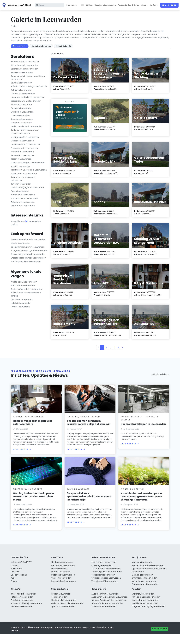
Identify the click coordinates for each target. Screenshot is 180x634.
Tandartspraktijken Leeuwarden (106, 571)
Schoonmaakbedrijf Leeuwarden (26, 603)
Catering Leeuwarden (101, 565)
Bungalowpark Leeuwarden (145, 584)
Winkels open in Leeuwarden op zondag (26, 294)
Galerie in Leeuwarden (21, 108)
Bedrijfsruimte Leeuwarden (144, 603)
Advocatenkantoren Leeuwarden (107, 603)
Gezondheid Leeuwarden (63, 574)
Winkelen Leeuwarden (142, 562)
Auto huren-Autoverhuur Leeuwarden (109, 597)
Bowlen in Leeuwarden (21, 82)
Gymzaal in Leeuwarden (22, 111)
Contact (153, 5)
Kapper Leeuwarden (61, 571)
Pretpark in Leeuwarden (22, 151)
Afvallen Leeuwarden (61, 578)
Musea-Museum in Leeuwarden (25, 144)
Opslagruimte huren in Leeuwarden (27, 247)
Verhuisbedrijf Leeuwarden (104, 581)
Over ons (15, 571)
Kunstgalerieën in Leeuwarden (25, 137)
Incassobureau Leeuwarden (145, 600)
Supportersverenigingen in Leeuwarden (23, 179)
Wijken (89, 5)
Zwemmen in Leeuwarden (23, 205)
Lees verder (21, 449)
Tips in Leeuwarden (20, 191)
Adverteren (169, 5)
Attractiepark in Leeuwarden (24, 65)
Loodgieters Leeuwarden (103, 574)
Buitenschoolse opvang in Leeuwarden (29, 86)
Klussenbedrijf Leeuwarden (23, 593)
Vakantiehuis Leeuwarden (144, 581)
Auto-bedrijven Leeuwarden (104, 593)
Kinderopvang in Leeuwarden (24, 130)
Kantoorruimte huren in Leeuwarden (28, 239)
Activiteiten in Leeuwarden (23, 285)
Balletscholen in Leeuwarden (24, 68)
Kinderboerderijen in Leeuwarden (26, 126)
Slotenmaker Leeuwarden (103, 606)
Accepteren (159, 629)
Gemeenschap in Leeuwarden (25, 61)
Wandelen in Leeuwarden (23, 194)
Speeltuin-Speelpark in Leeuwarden (28, 162)
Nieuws (144, 5)
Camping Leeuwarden (142, 574)
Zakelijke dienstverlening (28, 417)
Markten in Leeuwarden (22, 299)
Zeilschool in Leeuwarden (23, 202)
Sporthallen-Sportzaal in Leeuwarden (29, 169)
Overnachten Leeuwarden (144, 578)
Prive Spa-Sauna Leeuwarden (146, 597)
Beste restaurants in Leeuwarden (26, 289)
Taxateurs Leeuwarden (22, 600)
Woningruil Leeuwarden (143, 593)
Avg (12, 578)
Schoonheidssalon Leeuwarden (106, 568)
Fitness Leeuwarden (20, 306)
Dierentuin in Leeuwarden (23, 93)
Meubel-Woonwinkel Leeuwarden (148, 565)
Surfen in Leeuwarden (21, 184)
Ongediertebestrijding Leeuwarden (148, 606)
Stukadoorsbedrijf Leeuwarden (106, 578)
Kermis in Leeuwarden (21, 122)
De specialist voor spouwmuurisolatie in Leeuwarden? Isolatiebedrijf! (89, 496)
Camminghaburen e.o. (41, 46)
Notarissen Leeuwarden (22, 597)
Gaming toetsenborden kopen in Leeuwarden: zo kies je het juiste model (33, 496)
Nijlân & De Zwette (63, 46)
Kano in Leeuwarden (20, 115)
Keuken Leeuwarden (60, 593)
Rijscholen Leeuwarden (62, 562)
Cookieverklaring (19, 574)
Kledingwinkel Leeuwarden (63, 600)
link (27, 221)
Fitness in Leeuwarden (21, 104)
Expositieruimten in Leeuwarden (26, 101)
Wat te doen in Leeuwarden (24, 281)
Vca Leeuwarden (59, 597)
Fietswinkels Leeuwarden (63, 565)
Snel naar (70, 5)
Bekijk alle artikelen (159, 374)
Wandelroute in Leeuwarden (24, 198)
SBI (82, 5)
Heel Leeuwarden (20, 46)
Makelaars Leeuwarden (22, 606)
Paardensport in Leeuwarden (24, 148)
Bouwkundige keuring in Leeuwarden (28, 254)
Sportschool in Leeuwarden (24, 173)
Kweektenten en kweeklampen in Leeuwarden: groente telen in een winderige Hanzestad (141, 496)
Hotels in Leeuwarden (21, 303)
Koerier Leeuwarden (20, 243)
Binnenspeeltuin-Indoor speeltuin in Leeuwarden (28, 78)
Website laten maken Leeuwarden (67, 603)
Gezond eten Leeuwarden (63, 581)
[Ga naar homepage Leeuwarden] (16, 5)
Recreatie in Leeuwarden (22, 155)
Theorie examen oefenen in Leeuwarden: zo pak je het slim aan (88, 422)
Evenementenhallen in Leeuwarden (27, 97)
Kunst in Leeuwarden (20, 133)
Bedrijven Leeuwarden (105, 5)
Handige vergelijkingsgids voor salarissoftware (32, 422)
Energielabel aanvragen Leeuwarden (28, 257)
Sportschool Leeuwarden (63, 606)
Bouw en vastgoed (78, 489)
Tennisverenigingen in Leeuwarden (27, 187)
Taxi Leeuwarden (59, 568)
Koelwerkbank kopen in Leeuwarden (143, 424)
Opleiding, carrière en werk (83, 417)
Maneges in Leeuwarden (22, 140)
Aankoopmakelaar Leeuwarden (26, 261)
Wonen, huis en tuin (132, 489)
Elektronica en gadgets (27, 489)
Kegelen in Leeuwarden (22, 119)
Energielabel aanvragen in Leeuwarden (29, 250)
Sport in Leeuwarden (20, 166)
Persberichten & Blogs (128, 5)
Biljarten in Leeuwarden (22, 72)
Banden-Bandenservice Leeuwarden (108, 600)
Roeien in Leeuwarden (21, 159)
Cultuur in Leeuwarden (21, 90)
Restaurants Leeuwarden (103, 562)
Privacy (14, 581)
